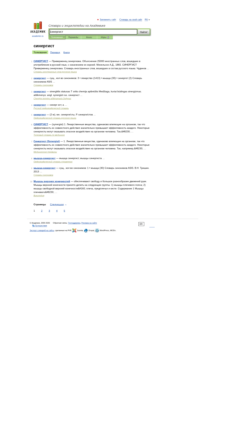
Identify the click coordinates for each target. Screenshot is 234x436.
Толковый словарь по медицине (49, 135)
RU (146, 19)
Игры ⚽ (105, 37)
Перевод (55, 52)
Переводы (73, 37)
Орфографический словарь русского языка (55, 118)
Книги (89, 37)
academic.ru (38, 36)
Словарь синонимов (43, 85)
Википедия (39, 195)
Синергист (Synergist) (47, 141)
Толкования (57, 37)
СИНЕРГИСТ (41, 61)
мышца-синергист (45, 158)
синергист (40, 78)
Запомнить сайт (108, 19)
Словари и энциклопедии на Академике (76, 25)
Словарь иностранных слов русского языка (55, 72)
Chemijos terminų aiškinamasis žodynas (52, 98)
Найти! (143, 32)
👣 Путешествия (39, 226)
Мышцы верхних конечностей (52, 181)
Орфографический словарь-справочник (53, 162)
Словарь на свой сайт (130, 19)
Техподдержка (74, 223)
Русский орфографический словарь (51, 108)
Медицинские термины (45, 152)
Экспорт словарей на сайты (42, 230)
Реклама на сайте (89, 223)
